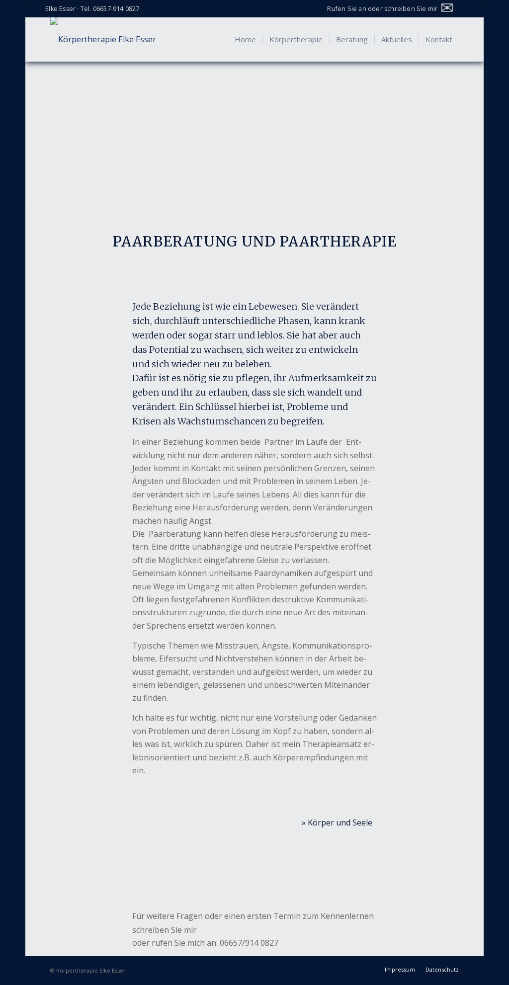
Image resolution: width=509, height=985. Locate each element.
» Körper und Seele (337, 822)
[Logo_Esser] (103, 39)
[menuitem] (392, 7)
